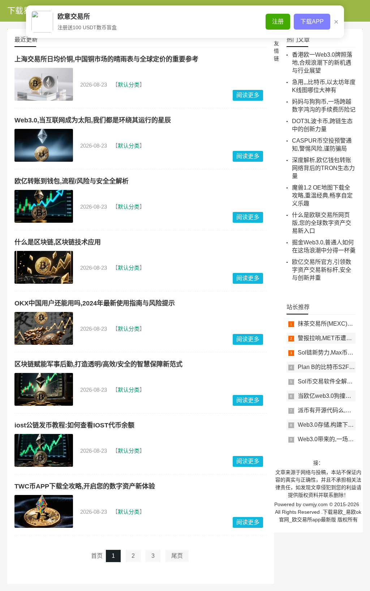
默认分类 (128, 85)
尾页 (177, 556)
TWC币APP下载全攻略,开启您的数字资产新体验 (84, 486)
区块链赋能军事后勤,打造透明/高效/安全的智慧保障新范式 (98, 364)
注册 (278, 21)
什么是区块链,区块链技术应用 (57, 242)
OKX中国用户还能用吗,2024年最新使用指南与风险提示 (94, 303)
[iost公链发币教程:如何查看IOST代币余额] (43, 450)
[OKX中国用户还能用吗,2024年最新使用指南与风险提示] (43, 328)
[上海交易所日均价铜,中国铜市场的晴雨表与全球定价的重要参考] (43, 84)
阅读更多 (247, 95)
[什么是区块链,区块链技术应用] (43, 267)
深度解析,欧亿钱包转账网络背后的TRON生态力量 (323, 168)
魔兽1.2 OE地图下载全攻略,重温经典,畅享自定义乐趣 (322, 195)
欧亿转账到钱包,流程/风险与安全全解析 (71, 181)
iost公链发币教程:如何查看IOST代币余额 (74, 425)
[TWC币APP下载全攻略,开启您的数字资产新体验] (43, 511)
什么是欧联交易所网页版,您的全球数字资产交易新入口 (321, 223)
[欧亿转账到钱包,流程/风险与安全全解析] (43, 206)
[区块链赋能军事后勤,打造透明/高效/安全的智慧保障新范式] (43, 389)
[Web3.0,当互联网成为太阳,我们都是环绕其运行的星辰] (43, 145)
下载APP (312, 21)
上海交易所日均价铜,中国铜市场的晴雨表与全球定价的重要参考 (106, 59)
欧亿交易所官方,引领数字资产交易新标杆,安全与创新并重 (321, 270)
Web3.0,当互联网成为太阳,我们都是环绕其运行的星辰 (92, 120)
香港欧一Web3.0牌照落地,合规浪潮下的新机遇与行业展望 (322, 63)
